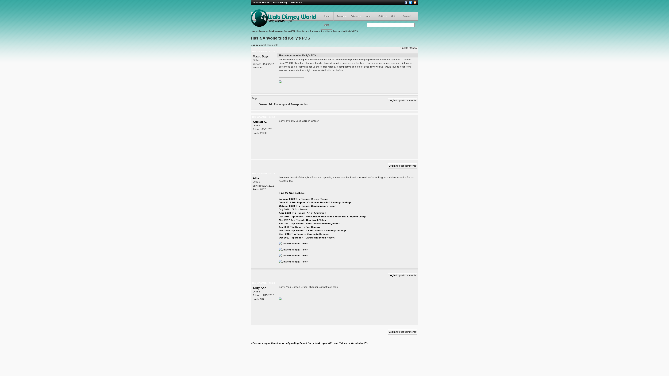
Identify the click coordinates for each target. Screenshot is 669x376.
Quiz (393, 16)
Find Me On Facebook (292, 192)
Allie (256, 178)
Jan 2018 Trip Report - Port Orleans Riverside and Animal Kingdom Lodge (322, 216)
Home (327, 16)
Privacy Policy (280, 3)
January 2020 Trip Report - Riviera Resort (303, 199)
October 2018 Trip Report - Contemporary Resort (307, 206)
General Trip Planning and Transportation (304, 31)
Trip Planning (275, 31)
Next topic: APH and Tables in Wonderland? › (341, 343)
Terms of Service (261, 3)
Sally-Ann (259, 287)
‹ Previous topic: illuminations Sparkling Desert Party (282, 343)
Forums (263, 31)
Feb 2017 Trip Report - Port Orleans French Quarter (309, 223)
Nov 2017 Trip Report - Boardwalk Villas (302, 220)
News (368, 16)
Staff (326, 25)
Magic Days (261, 56)
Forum (340, 16)
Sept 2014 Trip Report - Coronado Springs (304, 234)
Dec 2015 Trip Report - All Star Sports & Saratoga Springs (313, 230)
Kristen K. (260, 121)
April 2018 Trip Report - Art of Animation (302, 213)
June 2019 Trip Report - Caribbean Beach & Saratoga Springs (315, 202)
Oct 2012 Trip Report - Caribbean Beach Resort (306, 237)
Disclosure (296, 3)
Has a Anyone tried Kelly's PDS (342, 31)
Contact (407, 16)
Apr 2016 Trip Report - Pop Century (299, 227)
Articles (355, 16)
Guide (381, 16)
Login (254, 45)
